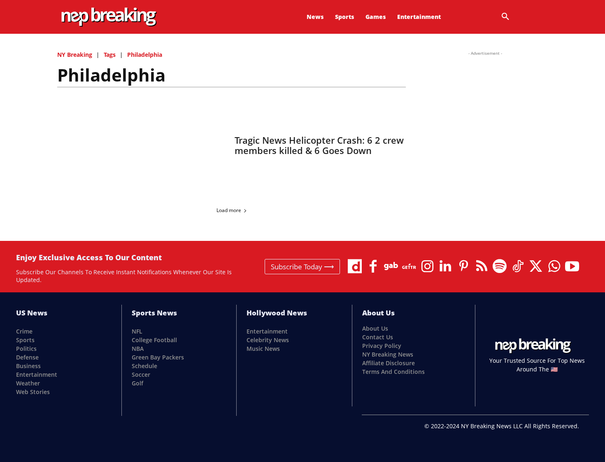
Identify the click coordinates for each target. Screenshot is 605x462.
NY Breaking (74, 54)
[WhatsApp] (554, 266)
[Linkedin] (445, 266)
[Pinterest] (463, 266)
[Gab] (391, 266)
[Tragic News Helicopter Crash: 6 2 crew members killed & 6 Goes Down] (141, 145)
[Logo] (108, 17)
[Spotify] (500, 266)
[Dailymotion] (355, 266)
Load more (228, 210)
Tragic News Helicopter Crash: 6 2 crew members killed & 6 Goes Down (319, 145)
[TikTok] (518, 266)
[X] (536, 266)
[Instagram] (427, 266)
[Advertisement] (485, 107)
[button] (505, 17)
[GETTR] (409, 266)
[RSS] (482, 266)
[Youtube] (572, 266)
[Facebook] (373, 266)
